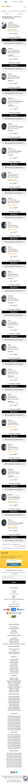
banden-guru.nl (17, 780)
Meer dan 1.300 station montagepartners (14, 599)
